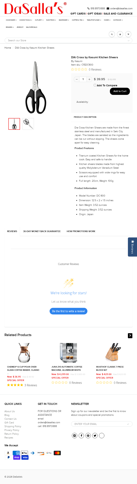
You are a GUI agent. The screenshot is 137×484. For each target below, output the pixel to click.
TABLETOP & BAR (93, 20)
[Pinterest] (88, 435)
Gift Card (9, 422)
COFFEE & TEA (77, 20)
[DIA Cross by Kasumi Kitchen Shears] (35, 88)
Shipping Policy (12, 426)
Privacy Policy (11, 430)
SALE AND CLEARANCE (118, 13)
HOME (106, 20)
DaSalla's (17, 476)
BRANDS (9, 27)
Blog (6, 415)
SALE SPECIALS (31, 27)
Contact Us (10, 418)
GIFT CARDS (78, 13)
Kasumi (78, 61)
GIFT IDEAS (95, 13)
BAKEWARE (63, 20)
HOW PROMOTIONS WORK (81, 231)
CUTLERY (38, 20)
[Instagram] (74, 435)
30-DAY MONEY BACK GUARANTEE (42, 231)
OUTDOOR (117, 20)
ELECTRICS (50, 20)
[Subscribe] (128, 424)
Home (7, 47)
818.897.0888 (98, 8)
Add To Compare (106, 85)
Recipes (8, 437)
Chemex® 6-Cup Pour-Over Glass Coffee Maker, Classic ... (23, 370)
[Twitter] (95, 435)
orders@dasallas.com (121, 8)
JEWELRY (20, 27)
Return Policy (11, 433)
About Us (9, 411)
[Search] (128, 40)
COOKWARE (10, 20)
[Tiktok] (101, 435)
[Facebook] (81, 435)
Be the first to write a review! (68, 311)
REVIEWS (12, 231)
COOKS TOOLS (25, 20)
